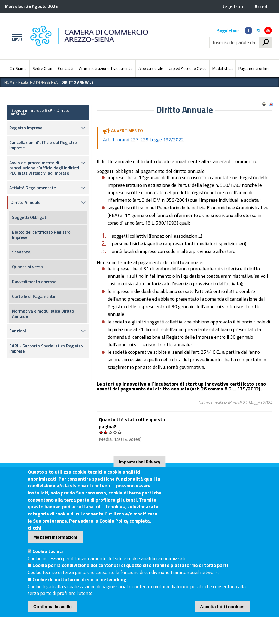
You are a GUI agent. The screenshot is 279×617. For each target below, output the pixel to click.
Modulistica (222, 68)
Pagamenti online (253, 68)
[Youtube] (268, 30)
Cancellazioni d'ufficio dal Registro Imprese (43, 145)
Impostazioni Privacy (139, 462)
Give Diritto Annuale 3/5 (110, 432)
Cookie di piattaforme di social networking (79, 579)
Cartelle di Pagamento (33, 296)
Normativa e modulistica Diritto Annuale (43, 313)
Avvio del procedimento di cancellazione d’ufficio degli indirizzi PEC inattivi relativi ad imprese (44, 167)
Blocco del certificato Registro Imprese (41, 234)
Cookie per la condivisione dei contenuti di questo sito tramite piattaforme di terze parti (130, 565)
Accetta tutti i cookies (222, 606)
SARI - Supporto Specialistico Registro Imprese (46, 348)
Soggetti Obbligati (29, 217)
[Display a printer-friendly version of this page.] (264, 104)
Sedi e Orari (42, 68)
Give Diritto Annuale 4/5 (115, 432)
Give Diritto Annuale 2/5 (106, 432)
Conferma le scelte (52, 606)
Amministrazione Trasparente (106, 68)
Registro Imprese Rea (38, 82)
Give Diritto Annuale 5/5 (119, 432)
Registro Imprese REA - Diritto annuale (40, 112)
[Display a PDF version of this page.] (271, 104)
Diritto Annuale (25, 202)
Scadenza (21, 252)
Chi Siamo (18, 68)
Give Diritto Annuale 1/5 (101, 432)
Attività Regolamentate (32, 187)
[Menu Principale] (16, 36)
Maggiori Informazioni (55, 537)
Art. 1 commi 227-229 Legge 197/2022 (143, 139)
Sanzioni (17, 331)
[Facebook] (248, 30)
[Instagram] (258, 30)
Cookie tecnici (47, 551)
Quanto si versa (27, 266)
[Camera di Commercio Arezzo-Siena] (117, 36)
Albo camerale (150, 68)
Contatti (65, 68)
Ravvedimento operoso (34, 281)
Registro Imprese (25, 127)
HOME (9, 82)
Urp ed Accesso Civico (188, 68)
